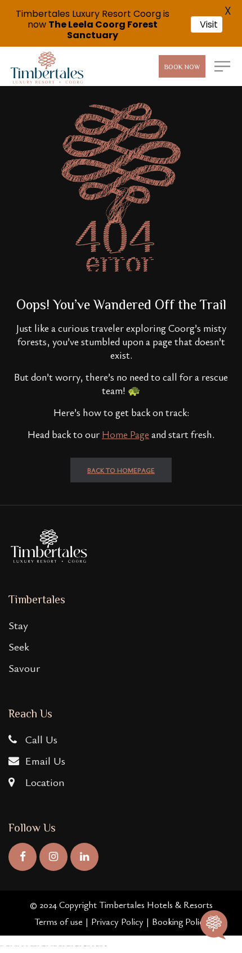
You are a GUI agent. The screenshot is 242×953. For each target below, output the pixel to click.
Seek (18, 646)
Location (44, 782)
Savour (24, 668)
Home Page (125, 434)
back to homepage (121, 470)
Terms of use (58, 921)
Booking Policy (180, 921)
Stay (18, 625)
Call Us (40, 739)
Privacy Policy (117, 921)
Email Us (44, 760)
